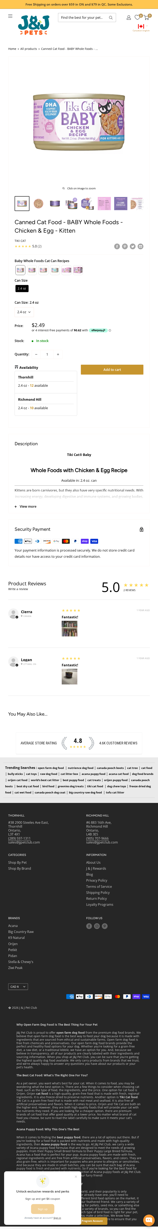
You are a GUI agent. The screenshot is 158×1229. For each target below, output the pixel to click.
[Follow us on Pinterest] (105, 926)
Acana (13, 925)
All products (28, 49)
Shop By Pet (17, 862)
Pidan (12, 956)
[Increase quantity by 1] (58, 354)
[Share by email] (140, 246)
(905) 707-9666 (97, 838)
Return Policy (96, 898)
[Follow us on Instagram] (97, 926)
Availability (28, 367)
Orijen (13, 944)
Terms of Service (99, 886)
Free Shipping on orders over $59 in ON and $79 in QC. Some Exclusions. (79, 4)
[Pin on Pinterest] (125, 246)
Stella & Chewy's (20, 962)
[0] (137, 17)
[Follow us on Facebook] (89, 926)
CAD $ (14, 987)
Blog (89, 874)
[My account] (129, 17)
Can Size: (27, 302)
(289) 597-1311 (19, 838)
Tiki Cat (20, 241)
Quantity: (22, 354)
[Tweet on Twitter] (133, 246)
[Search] (111, 17)
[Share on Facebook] (117, 246)
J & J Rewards (96, 868)
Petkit (12, 950)
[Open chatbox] (149, 1220)
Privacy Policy (96, 880)
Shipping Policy (98, 892)
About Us (93, 862)
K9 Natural (16, 937)
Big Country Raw (21, 931)
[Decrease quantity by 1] (36, 354)
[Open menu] (10, 16)
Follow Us (94, 918)
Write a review (18, 589)
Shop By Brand (19, 868)
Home (12, 49)
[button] (141, 28)
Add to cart (112, 369)
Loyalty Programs (99, 904)
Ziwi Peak (15, 967)
